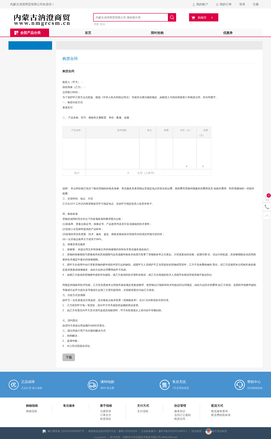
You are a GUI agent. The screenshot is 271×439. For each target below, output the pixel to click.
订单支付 (105, 415)
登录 (242, 4)
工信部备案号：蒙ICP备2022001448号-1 (164, 431)
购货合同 (179, 418)
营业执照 (196, 431)
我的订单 (226, 4)
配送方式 (217, 405)
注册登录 (105, 411)
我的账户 (202, 4)
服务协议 (179, 411)
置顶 (267, 216)
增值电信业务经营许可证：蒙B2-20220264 (112, 431)
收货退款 (105, 418)
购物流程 (31, 411)
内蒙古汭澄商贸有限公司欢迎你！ (32, 4)
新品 (102, 24)
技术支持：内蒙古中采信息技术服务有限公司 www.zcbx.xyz (143, 437)
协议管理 (180, 405)
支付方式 (143, 405)
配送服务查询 (219, 411)
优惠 (96, 24)
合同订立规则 (182, 415)
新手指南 (106, 405)
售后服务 (69, 405)
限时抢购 (157, 32)
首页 (88, 32)
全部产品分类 (30, 32)
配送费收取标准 (221, 415)
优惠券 (228, 32)
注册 (256, 4)
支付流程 (142, 411)
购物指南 (32, 405)
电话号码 (267, 207)
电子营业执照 (219, 431)
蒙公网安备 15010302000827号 (66, 431)
